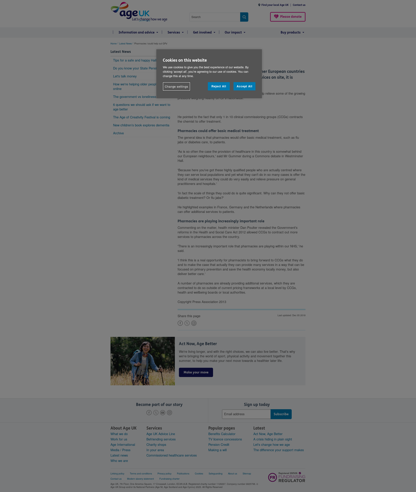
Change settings (176, 86)
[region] (209, 73)
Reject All (218, 86)
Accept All (244, 86)
